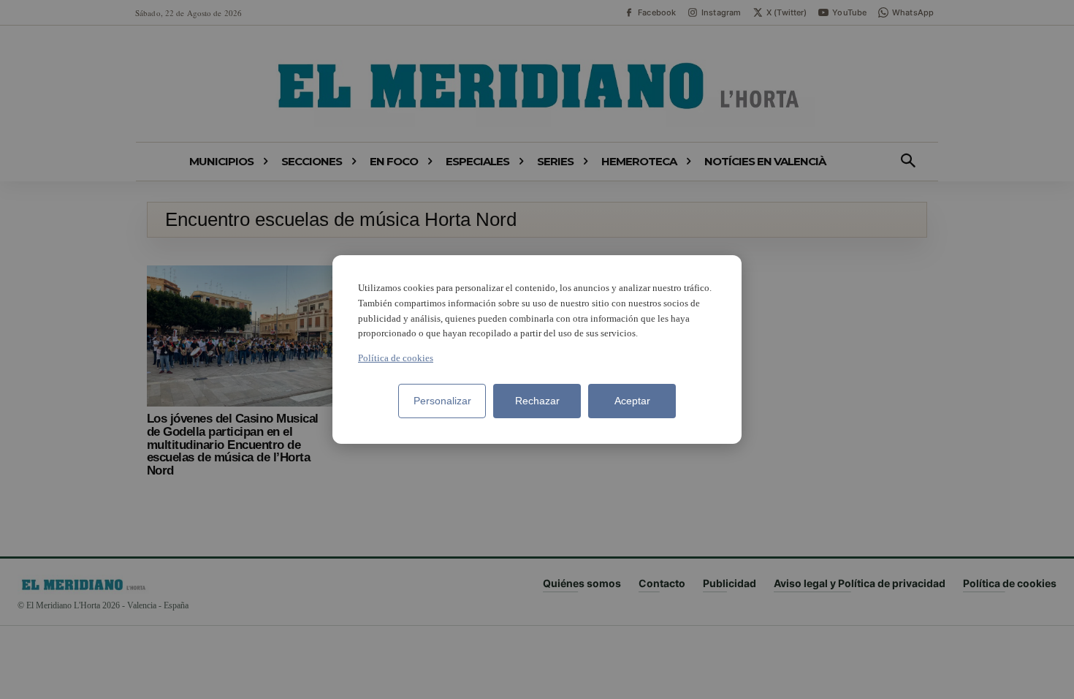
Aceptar (632, 401)
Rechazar (537, 401)
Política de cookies (395, 357)
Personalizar (442, 401)
